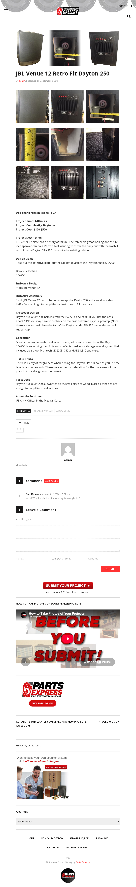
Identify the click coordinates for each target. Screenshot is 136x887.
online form (34, 745)
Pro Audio (102, 838)
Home (31, 838)
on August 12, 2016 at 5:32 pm (55, 494)
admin (22, 80)
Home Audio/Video (52, 838)
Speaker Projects (44, 410)
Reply (74, 494)
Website (23, 465)
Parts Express (83, 862)
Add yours (51, 481)
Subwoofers (63, 410)
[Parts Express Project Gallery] (68, 11)
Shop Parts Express (77, 847)
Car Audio (53, 847)
